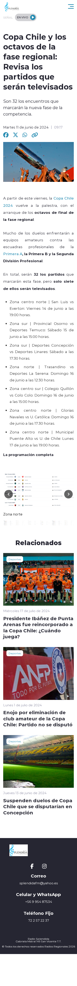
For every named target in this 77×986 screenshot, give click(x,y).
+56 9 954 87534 (38, 902)
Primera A (12, 253)
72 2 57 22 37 (38, 920)
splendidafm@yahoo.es (38, 883)
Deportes (15, 559)
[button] (68, 494)
